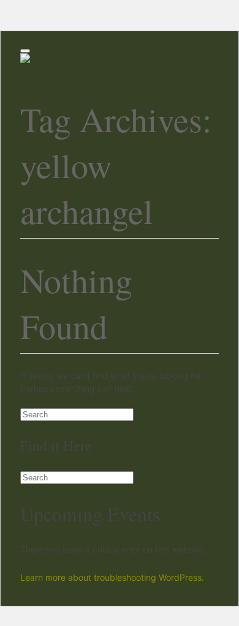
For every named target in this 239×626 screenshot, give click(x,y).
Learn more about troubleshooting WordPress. (112, 577)
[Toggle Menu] (25, 51)
